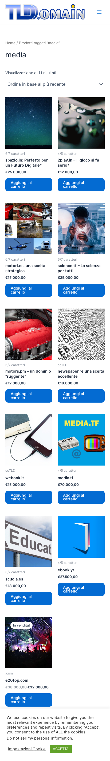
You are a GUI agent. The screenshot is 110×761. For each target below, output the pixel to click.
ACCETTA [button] (61, 749)
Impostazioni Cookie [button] (27, 749)
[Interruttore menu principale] (99, 12)
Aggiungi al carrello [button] (21, 184)
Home (10, 43)
